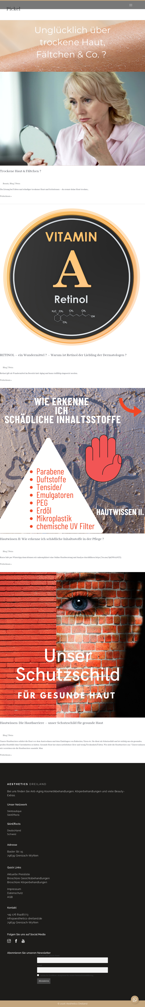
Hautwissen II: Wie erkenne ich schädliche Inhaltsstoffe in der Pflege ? (52, 539)
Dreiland (27, 784)
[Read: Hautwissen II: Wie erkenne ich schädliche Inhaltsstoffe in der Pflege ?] (72, 460)
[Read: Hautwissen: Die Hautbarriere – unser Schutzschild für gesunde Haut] (72, 644)
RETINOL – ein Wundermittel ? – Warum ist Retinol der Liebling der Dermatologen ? (63, 355)
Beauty (6, 183)
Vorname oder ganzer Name (48, 956)
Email (39, 965)
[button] (130, 5)
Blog (12, 183)
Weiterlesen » (6, 196)
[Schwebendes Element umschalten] (135, 999)
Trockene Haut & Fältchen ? (20, 171)
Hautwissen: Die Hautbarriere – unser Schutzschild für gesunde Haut (51, 723)
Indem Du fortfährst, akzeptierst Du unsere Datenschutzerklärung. (67, 975)
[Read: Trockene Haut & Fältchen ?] (72, 93)
